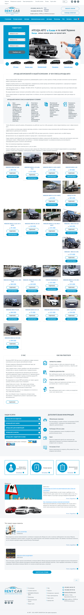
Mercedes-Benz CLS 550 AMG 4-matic (51, 224)
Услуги (6, 3)
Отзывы (47, 1)
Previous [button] (7, 64)
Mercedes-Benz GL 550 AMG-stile (32, 168)
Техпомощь (57, 19)
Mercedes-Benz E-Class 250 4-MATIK (12, 224)
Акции (75, 19)
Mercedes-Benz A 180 (71, 167)
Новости (7, 1)
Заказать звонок (70, 8)
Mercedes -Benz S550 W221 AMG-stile (32, 280)
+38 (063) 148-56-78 (36, 8)
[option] (55, 42)
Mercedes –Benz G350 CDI (71, 223)
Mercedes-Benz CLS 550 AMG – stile (71, 280)
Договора (49, 19)
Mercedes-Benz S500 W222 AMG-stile (12, 280)
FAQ (63, 19)
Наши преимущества (28, 1)
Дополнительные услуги (37, 19)
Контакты (69, 19)
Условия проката (17, 19)
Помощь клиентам (70, 13)
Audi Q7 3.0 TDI (71, 195)
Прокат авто (31, 604)
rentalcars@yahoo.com (70, 592)
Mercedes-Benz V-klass (12, 310)
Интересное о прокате (15, 1)
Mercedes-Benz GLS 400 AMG (12, 338)
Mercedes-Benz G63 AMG (12, 167)
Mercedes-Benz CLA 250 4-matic (52, 195)
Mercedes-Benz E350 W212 (51, 310)
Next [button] (76, 64)
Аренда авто (50, 600)
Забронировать (12, 176)
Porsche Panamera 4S (52, 280)
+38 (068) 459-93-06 (36, 11)
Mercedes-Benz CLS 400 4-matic (52, 167)
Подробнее (12, 173)
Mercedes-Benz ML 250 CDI (32, 223)
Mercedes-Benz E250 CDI (32, 310)
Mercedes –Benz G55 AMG (71, 252)
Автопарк (26, 19)
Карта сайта (53, 1)
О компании (8, 19)
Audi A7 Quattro (71, 310)
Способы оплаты (39, 1)
